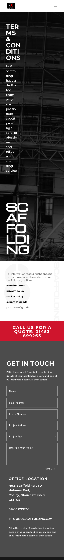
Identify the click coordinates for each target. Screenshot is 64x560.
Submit (50, 468)
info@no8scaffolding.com (30, 519)
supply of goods (16, 302)
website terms (15, 285)
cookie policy (15, 296)
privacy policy (15, 291)
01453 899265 (36, 333)
